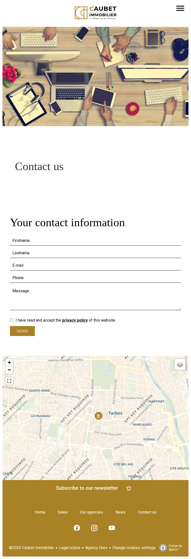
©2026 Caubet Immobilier (31, 547)
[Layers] (180, 364)
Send (22, 331)
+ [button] (9, 362)
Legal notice (69, 547)
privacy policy (75, 320)
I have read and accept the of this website (65, 320)
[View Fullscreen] (9, 381)
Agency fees (96, 547)
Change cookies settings (134, 547)
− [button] (9, 370)
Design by (175, 547)
